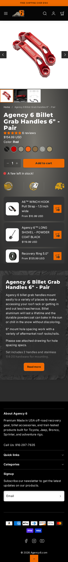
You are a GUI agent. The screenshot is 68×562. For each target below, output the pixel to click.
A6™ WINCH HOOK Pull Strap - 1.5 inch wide (35, 206)
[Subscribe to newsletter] (60, 496)
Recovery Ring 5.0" (35, 253)
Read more (34, 366)
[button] (5, 13)
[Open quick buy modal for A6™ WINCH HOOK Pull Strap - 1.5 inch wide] (57, 209)
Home (7, 107)
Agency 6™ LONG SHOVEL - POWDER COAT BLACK (36, 232)
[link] (53, 13)
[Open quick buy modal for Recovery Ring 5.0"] (57, 256)
